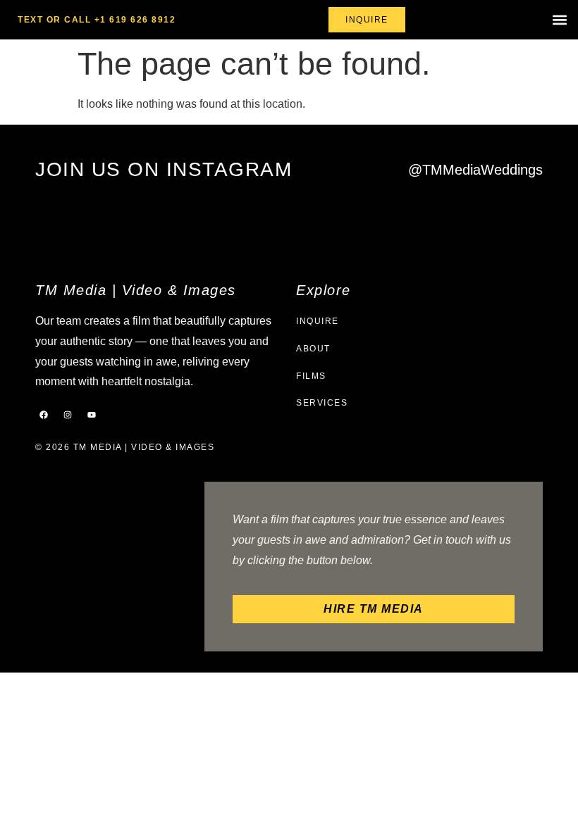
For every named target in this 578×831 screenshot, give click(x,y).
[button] (559, 20)
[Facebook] (43, 414)
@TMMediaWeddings (475, 169)
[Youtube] (91, 414)
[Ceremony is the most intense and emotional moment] (68, 220)
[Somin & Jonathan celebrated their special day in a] (142, 220)
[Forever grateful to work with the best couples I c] (509, 220)
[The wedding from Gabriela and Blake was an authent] (289, 220)
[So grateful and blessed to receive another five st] (216, 220)
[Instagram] (67, 414)
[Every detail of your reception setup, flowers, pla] (362, 220)
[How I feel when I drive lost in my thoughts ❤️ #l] (435, 220)
